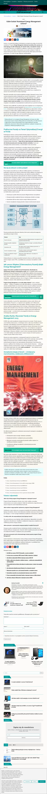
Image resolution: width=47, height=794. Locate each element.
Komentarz (6, 616)
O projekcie (14, 1)
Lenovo (23, 19)
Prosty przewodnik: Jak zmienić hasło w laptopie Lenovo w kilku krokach (24, 575)
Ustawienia (27, 781)
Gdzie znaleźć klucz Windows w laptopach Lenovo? (23, 655)
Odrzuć (34, 781)
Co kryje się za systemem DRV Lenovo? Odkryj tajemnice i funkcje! (22, 555)
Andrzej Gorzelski (16, 583)
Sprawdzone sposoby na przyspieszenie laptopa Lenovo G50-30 (21, 572)
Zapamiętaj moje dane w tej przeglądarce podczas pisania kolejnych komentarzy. (22, 635)
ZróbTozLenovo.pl (24, 12)
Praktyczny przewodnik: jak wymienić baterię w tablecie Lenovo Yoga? (27, 714)
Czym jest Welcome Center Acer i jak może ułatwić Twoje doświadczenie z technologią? (25, 758)
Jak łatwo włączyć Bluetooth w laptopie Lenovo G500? (19, 577)
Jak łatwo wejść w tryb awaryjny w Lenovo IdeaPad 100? (37, 663)
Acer (5, 767)
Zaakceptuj (42, 781)
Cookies (36, 1)
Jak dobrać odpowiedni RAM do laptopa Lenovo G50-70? (20, 557)
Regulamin (20, 1)
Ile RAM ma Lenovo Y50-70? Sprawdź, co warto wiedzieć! (20, 553)
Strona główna (7, 1)
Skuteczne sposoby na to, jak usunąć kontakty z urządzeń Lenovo (22, 570)
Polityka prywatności (28, 1)
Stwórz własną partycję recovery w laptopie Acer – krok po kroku (26, 750)
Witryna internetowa (8, 631)
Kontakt (6, 3)
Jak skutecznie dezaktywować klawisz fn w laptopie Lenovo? (21, 568)
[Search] (42, 12)
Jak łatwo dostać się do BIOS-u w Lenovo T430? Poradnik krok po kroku (27, 706)
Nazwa (5, 626)
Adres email (27, 626)
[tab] (6, 745)
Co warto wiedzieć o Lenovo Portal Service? (9, 662)
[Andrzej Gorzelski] (7, 590)
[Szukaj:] (22, 673)
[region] (23, 781)
